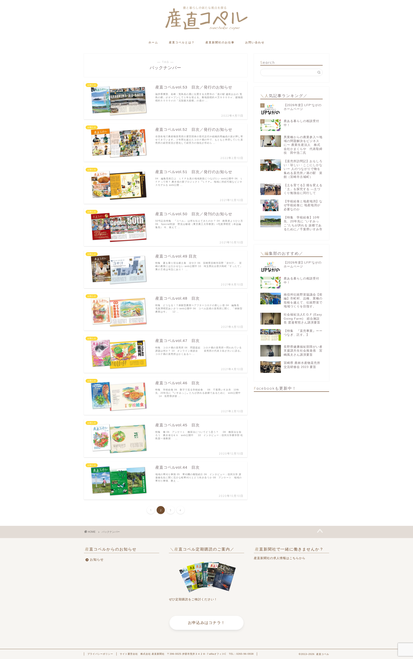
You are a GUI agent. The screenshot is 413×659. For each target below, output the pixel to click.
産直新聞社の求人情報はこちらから (279, 558)
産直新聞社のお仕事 (219, 42)
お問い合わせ (255, 42)
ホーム (153, 42)
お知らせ (97, 559)
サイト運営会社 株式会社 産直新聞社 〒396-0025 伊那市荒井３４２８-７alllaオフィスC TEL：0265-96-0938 (187, 654)
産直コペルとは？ (182, 42)
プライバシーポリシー (100, 654)
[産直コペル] (206, 29)
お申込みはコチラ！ (206, 623)
